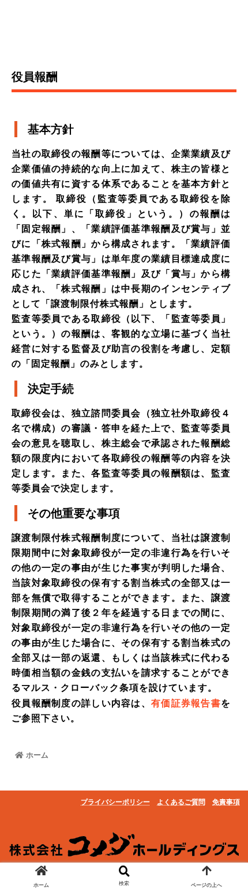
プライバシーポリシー (115, 802)
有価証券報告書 (186, 703)
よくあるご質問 (181, 802)
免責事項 (226, 802)
